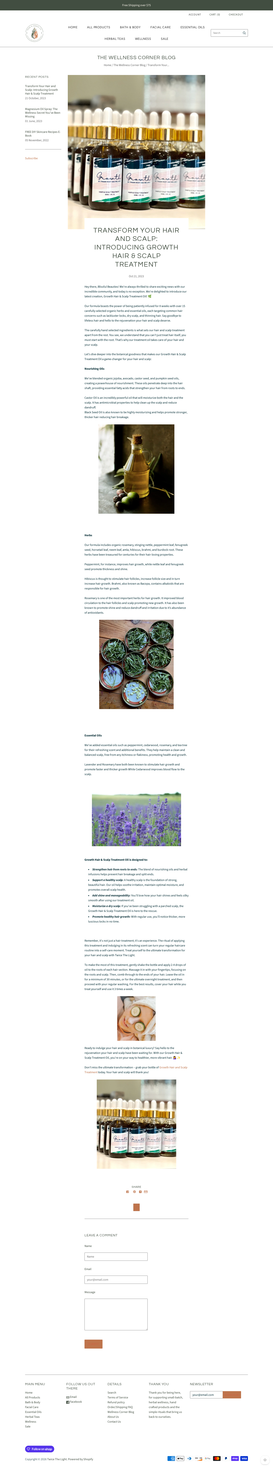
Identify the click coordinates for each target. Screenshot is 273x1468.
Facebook (75, 1402)
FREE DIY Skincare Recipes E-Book (43, 134)
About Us (113, 1417)
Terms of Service (118, 1397)
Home (72, 27)
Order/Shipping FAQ (120, 1407)
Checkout (236, 15)
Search (112, 1393)
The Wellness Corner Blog (129, 65)
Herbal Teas (115, 39)
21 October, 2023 (35, 98)
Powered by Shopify (80, 1459)
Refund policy (116, 1402)
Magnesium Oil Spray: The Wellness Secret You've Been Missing (42, 113)
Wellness (143, 39)
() (214, 15)
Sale (164, 39)
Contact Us (114, 1422)
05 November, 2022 (37, 140)
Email (87, 1269)
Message (89, 1292)
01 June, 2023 (33, 121)
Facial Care (160, 27)
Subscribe (31, 158)
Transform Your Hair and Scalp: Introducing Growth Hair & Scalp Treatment (41, 90)
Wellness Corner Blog (121, 1412)
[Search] (244, 33)
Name (88, 1246)
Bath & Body (130, 27)
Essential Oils (193, 27)
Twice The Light (57, 1459)
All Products (98, 27)
